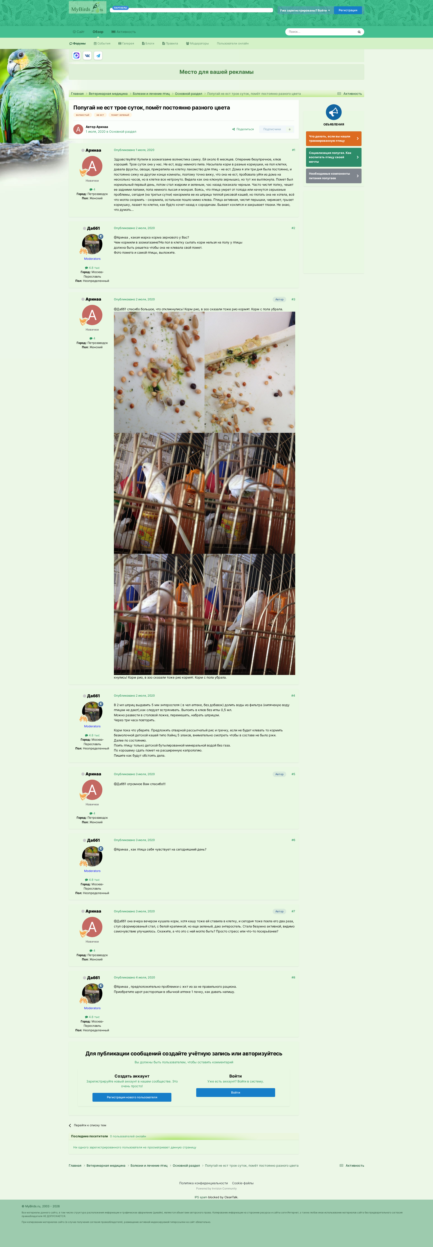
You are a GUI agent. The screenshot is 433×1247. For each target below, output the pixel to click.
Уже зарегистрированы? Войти (304, 10)
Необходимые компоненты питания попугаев (329, 176)
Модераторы (199, 43)
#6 (293, 840)
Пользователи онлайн (233, 43)
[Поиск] (359, 31)
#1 (293, 150)
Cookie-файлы (243, 1183)
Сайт (80, 32)
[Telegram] (98, 55)
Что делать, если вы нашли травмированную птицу (329, 138)
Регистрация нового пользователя (132, 1097)
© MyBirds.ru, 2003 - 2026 (41, 1206)
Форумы (79, 43)
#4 (293, 695)
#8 (293, 977)
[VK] (87, 55)
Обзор (98, 32)
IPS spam (201, 1197)
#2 (293, 228)
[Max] (76, 55)
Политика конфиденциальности (203, 1183)
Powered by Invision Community (216, 1188)
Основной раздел (122, 131)
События (103, 43)
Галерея (127, 43)
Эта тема (342, 31)
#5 (293, 774)
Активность (126, 32)
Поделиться (244, 129)
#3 (293, 299)
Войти (235, 1092)
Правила (171, 43)
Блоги (149, 43)
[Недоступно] (159, 372)
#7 (293, 911)
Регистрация (348, 10)
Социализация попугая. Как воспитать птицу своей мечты (330, 157)
